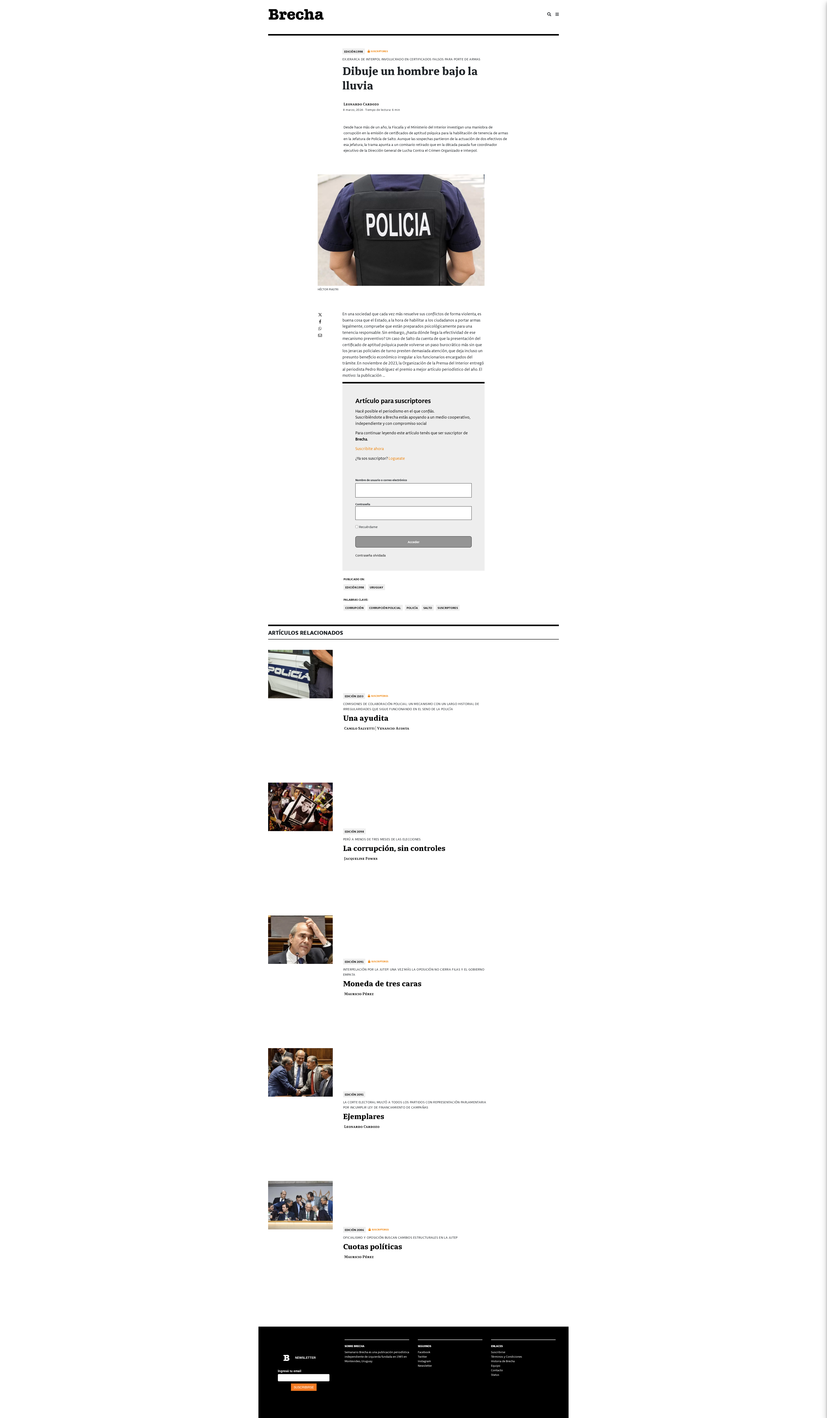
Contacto (497, 1370)
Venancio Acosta (393, 728)
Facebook (424, 1352)
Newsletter (425, 1365)
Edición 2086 (354, 1230)
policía (412, 608)
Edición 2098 (354, 831)
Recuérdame (368, 526)
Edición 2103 (354, 696)
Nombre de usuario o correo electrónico (381, 480)
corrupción (354, 608)
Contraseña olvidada (370, 555)
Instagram (424, 1361)
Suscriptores (448, 608)
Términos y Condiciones (506, 1356)
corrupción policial (385, 608)
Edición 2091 (354, 962)
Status (495, 1375)
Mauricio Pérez (359, 993)
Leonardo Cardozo (361, 104)
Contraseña (362, 504)
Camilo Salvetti (359, 728)
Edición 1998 (353, 51)
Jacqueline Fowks (361, 858)
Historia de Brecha (503, 1361)
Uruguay (376, 587)
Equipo (495, 1365)
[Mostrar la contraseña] (465, 513)
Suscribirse (498, 1352)
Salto (427, 608)
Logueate (397, 458)
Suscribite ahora (369, 448)
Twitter (422, 1356)
